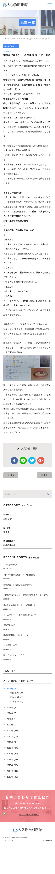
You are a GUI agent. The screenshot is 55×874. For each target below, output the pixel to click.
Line (23, 460)
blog (6, 529)
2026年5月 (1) (16, 697)
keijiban (9, 543)
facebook (14, 460)
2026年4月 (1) (16, 701)
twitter (32, 460)
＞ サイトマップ (8, 840)
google (40, 460)
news (7, 516)
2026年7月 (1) (16, 693)
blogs (10, 46)
